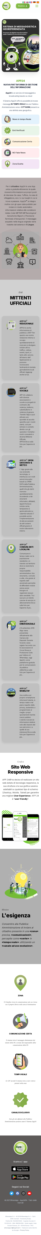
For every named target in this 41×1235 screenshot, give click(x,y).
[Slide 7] (25, 69)
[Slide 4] (19, 69)
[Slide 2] (15, 69)
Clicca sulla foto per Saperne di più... (27, 444)
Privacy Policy (24, 1230)
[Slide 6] (23, 69)
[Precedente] (5, 45)
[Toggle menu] (37, 6)
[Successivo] (35, 45)
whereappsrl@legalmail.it (12, 1228)
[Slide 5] (21, 69)
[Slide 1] (14, 69)
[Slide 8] (26, 69)
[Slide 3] (17, 69)
